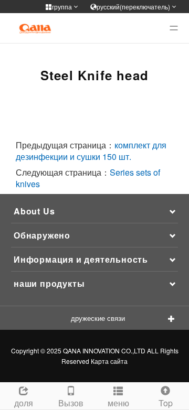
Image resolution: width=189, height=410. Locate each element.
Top (166, 403)
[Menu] (174, 28)
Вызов (70, 403)
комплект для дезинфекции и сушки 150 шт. (91, 151)
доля (23, 403)
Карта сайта (109, 361)
